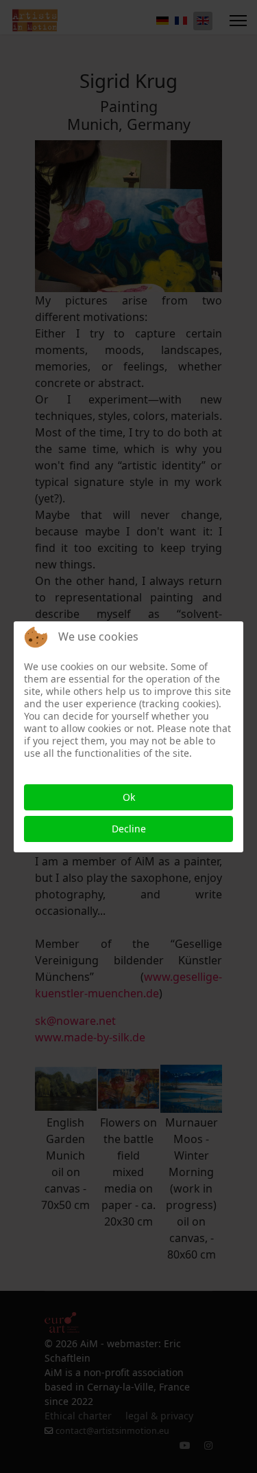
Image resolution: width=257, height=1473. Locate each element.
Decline (129, 828)
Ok (129, 797)
